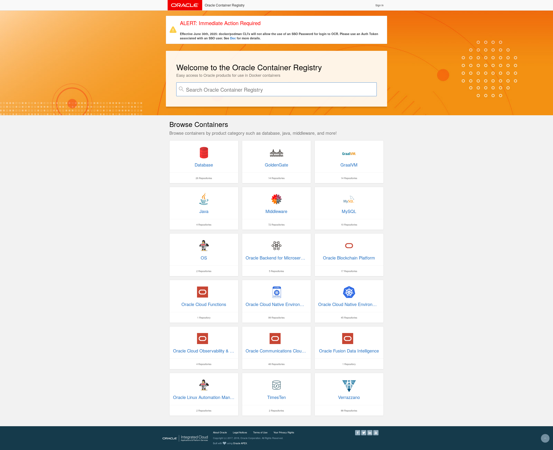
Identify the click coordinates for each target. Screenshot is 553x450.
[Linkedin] (369, 432)
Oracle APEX (240, 443)
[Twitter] (363, 432)
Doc (233, 38)
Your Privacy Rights (283, 432)
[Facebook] (357, 432)
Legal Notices (240, 432)
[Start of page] (545, 438)
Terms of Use (260, 432)
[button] (379, 5)
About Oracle (220, 432)
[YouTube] (375, 432)
